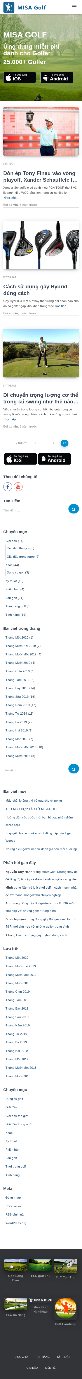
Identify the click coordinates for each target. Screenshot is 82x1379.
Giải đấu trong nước (21, 556)
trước (28, 204)
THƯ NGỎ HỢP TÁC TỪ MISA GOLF (31, 809)
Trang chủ (20, 1356)
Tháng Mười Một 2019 (21, 654)
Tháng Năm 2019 (17, 705)
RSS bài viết (13, 1206)
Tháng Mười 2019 (17, 662)
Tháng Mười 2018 (17, 756)
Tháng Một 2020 (16, 637)
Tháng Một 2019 (16, 739)
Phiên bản (12, 589)
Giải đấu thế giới (18, 548)
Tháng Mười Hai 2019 (20, 646)
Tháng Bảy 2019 (16, 688)
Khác (8, 565)
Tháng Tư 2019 (16, 713)
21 (54, 443)
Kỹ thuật (9, 277)
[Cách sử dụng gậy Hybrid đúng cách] (41, 245)
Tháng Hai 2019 (16, 730)
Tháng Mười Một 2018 (21, 747)
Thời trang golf (15, 606)
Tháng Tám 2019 (17, 680)
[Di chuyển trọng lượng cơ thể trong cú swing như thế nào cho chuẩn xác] (41, 353)
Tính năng (12, 614)
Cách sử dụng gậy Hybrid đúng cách (41, 935)
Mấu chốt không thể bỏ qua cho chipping (33, 800)
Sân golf (11, 598)
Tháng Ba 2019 (16, 722)
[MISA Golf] (24, 6)
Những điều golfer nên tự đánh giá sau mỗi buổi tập (41, 849)
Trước (23, 443)
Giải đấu (9, 164)
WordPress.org (15, 1223)
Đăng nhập (13, 1197)
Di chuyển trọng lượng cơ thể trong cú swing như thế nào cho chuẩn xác (40, 401)
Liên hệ (50, 1367)
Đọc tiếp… (11, 197)
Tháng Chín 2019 (17, 671)
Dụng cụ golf (15, 572)
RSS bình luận (15, 1214)
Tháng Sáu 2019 (17, 696)
